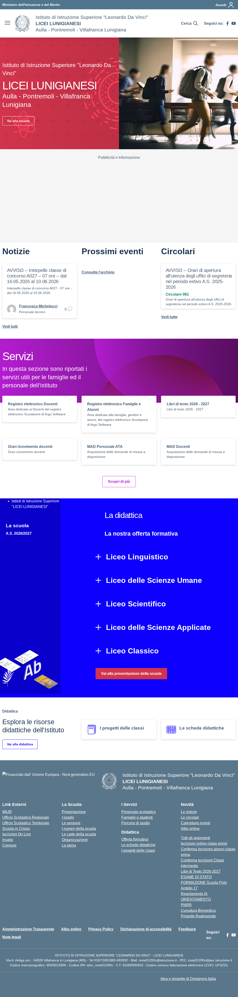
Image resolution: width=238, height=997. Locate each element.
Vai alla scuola (18, 121)
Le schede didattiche (138, 845)
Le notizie (189, 812)
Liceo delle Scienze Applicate (158, 627)
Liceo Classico (132, 651)
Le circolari (190, 817)
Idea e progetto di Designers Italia (188, 979)
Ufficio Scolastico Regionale (25, 817)
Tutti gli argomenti (195, 838)
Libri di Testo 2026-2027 (201, 871)
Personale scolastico (138, 812)
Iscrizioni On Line (16, 834)
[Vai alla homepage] (22, 23)
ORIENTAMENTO (196, 899)
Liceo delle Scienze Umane (154, 580)
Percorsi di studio (135, 823)
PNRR (186, 905)
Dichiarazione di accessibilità (146, 929)
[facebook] (227, 23)
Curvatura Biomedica (198, 911)
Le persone (71, 823)
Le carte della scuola (79, 834)
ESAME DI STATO (196, 877)
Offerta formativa (134, 839)
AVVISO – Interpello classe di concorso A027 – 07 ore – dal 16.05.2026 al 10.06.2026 (36, 276)
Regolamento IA (194, 894)
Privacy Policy (100, 929)
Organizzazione (75, 840)
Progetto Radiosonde (198, 916)
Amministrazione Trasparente (28, 929)
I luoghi (68, 817)
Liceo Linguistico (137, 557)
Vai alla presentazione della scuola (131, 674)
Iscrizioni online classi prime (204, 843)
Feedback (187, 929)
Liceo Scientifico (136, 604)
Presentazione (74, 812)
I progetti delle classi (138, 850)
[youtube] (233, 23)
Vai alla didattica (20, 744)
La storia (69, 845)
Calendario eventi (195, 823)
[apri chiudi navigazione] (7, 23)
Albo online (190, 829)
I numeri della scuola (79, 829)
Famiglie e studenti (137, 817)
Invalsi (7, 840)
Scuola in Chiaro (16, 829)
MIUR (7, 812)
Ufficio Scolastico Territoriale (25, 823)
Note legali (11, 937)
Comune (9, 845)
